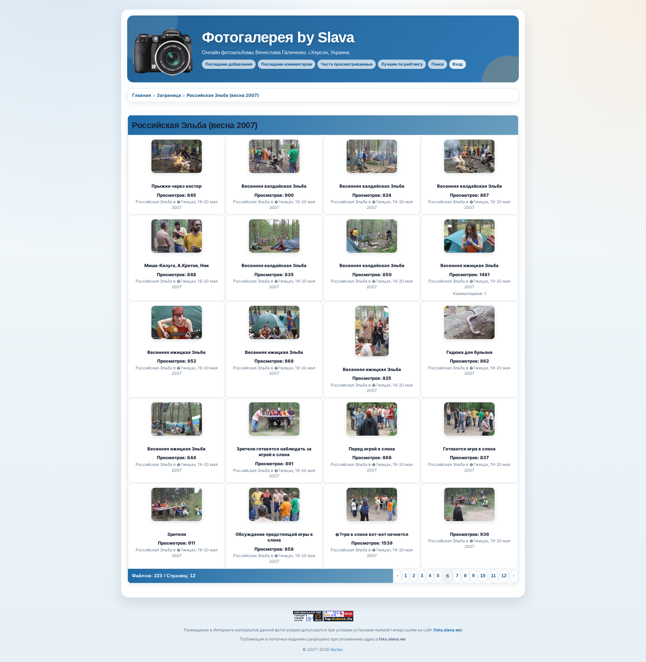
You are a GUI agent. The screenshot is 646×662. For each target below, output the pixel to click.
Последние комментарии (286, 64)
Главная (141, 95)
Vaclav (336, 649)
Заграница (169, 95)
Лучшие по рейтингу (402, 64)
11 (493, 575)
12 (504, 575)
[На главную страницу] (163, 52)
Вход (458, 64)
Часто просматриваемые (346, 64)
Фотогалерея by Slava (278, 37)
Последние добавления (228, 64)
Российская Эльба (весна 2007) (223, 95)
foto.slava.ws (447, 629)
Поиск (437, 64)
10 (483, 575)
